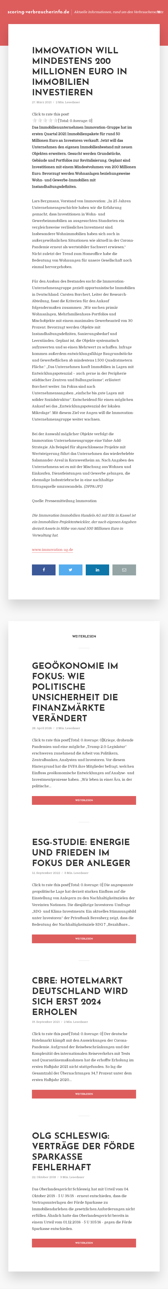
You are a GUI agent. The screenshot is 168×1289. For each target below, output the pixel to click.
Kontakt (98, 12)
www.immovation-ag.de (52, 550)
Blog (68, 12)
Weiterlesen (84, 800)
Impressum (118, 12)
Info (81, 12)
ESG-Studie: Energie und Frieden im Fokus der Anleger (81, 853)
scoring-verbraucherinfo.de (38, 12)
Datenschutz (141, 12)
